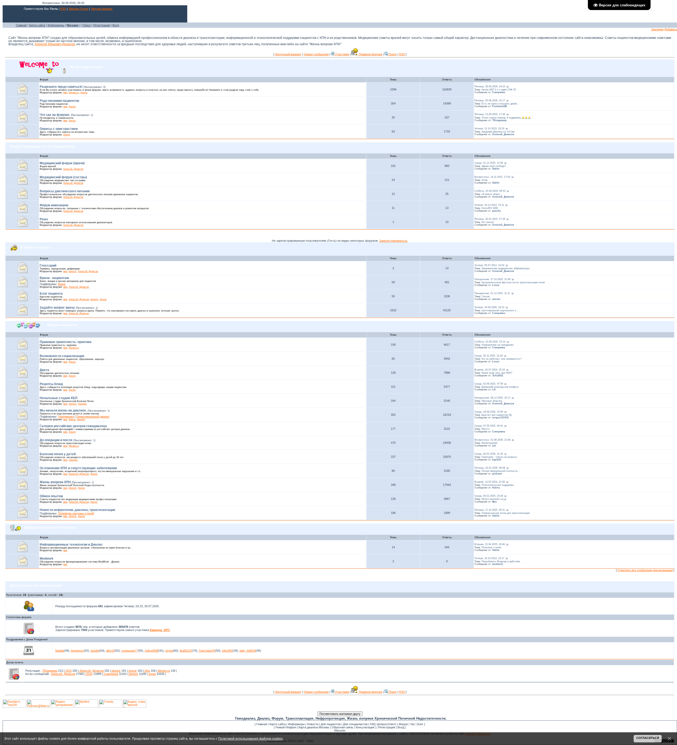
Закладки (657, 29)
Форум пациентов (62, 325)
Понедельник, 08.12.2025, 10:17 (492, 397)
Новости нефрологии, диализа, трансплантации (77, 510)
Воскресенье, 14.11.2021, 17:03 (492, 177)
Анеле (83, 92)
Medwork (46, 558)
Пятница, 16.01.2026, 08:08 (489, 468)
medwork (497, 564)
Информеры (56, 25)
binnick (72, 271)
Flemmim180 (499, 106)
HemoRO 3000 (490, 208)
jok (494, 445)
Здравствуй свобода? (494, 166)
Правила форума (370, 54)
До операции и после (56, 440)
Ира (494, 501)
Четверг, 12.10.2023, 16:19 (489, 128)
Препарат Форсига (492, 401)
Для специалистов (355, 724)
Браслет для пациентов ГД (496, 415)
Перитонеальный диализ (92, 416)
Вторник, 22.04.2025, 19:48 (489, 544)
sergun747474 (500, 417)
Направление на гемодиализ (498, 345)
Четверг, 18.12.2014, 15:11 (489, 205)
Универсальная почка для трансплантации (506, 513)
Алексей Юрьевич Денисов (55, 44)
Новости (312, 724)
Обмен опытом (51, 496)
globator (497, 473)
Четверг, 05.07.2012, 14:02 (489, 265)
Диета (44, 370)
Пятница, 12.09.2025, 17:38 (489, 114)
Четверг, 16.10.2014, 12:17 (489, 558)
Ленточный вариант (288, 54)
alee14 (110, 650)
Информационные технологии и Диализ (71, 544)
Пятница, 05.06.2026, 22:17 (489, 100)
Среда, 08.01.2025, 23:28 (488, 496)
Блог (420, 724)
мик (65, 92)
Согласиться (647, 737)
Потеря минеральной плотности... (501, 471)
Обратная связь (342, 727)
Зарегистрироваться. (393, 240)
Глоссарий (48, 265)
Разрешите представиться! (61, 87)
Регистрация (101, 25)
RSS (63, 8)
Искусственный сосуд (494, 499)
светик (496, 299)
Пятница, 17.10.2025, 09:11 (489, 510)
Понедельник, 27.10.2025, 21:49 (492, 279)
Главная (21, 25)
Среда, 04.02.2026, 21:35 (488, 454)
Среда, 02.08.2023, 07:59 (488, 383)
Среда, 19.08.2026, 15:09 (488, 411)
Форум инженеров (54, 205)
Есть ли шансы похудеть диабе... (500, 103)
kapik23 (496, 459)
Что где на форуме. (55, 115)
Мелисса (74, 92)
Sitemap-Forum (78, 8)
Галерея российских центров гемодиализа (73, 426)
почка (169, 650)
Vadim (495, 168)
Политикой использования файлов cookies (250, 738)
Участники (341, 54)
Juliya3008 (151, 650)
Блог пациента (51, 293)
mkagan (82, 404)
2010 (68, 670)
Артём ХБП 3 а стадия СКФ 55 (499, 89)
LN (494, 389)
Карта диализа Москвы (314, 727)
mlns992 (227, 650)
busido (95, 650)
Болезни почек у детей (58, 454)
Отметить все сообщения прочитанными (645, 570)
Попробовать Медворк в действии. (501, 561)
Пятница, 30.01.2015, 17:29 (489, 219)
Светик (486, 296)
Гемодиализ (66, 416)
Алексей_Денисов (503, 134)
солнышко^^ (129, 650)
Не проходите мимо (86, 66)
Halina (496, 487)
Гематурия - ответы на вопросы (499, 457)
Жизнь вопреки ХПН (55, 482)
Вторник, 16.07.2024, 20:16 (489, 369)
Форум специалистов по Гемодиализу (42, 146)
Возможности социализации (62, 356)
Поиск (87, 25)
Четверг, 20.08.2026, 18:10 (489, 307)
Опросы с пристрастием (59, 129)
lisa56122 (186, 650)
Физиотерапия (489, 443)
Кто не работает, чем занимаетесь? (502, 359)
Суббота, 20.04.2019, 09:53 (489, 191)
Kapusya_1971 (160, 630)
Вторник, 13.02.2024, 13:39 (489, 482)
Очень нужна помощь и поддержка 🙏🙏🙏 (506, 117)
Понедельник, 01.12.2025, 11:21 (492, 293)
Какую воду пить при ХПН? (497, 373)
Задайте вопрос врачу (57, 307)
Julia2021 (497, 375)
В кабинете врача (35, 247)
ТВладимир (499, 120)
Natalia (59, 650)
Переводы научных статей (76, 513)
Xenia (152, 673)
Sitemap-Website (101, 8)
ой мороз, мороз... (492, 194)
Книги (61, 284)
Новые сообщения (316, 54)
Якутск (485, 429)
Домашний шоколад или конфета (500, 387)
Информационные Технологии (50, 527)
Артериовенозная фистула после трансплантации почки (513, 282)
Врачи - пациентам (54, 278)
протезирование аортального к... (500, 310)
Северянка (498, 92)
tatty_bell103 (248, 650)
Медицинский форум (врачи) (62, 163)
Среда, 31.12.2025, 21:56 (488, 163)
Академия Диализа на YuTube (498, 131)
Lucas (495, 285)
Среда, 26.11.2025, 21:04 (488, 355)
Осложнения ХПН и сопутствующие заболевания (78, 468)
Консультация (365, 727)
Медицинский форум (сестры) (63, 177)
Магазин (339, 730)
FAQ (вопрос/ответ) (383, 724)
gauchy (496, 210)
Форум (403, 724)
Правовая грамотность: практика (66, 342)
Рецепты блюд (51, 384)
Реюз (44, 219)
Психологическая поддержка (498, 485)
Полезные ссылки (491, 547)
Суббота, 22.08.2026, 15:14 (489, 341)
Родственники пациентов (59, 101)
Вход (115, 25)
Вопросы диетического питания (65, 191)
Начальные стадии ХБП (58, 398)
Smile (485, 180)
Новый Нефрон (286, 727)
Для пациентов (331, 724)
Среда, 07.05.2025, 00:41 (488, 425)
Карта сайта (37, 25)
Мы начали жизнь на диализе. (63, 410)
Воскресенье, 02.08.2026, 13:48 (492, 439)
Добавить (670, 29)
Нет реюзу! (488, 222)
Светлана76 (207, 650)
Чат (412, 724)
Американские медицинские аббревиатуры (505, 268)
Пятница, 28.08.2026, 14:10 (489, 86)
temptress (77, 650)
